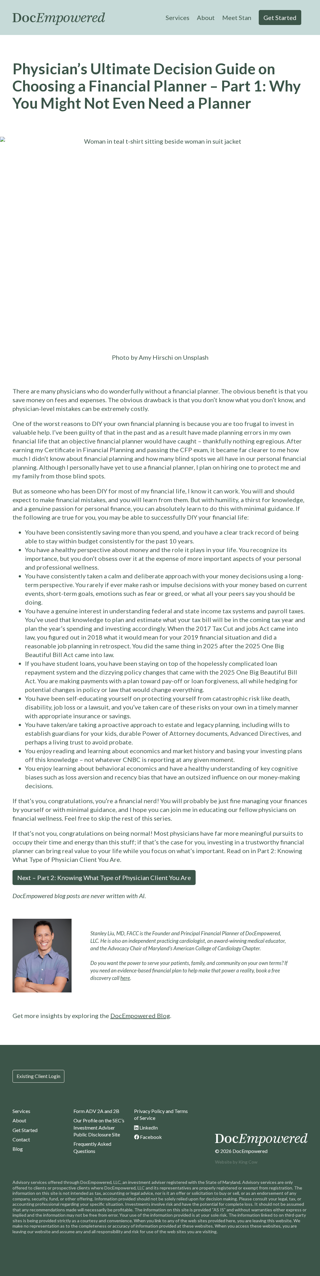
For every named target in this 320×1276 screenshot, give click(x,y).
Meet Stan (236, 17)
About (206, 17)
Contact (21, 1139)
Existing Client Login (38, 1076)
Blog (17, 1149)
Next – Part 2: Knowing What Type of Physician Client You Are (104, 877)
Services (177, 17)
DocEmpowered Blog (140, 1015)
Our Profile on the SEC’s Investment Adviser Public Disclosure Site (98, 1127)
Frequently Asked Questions (92, 1147)
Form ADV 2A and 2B (96, 1111)
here (125, 978)
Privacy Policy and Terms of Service (161, 1114)
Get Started (280, 17)
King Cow (248, 1162)
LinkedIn (148, 1127)
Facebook (150, 1137)
